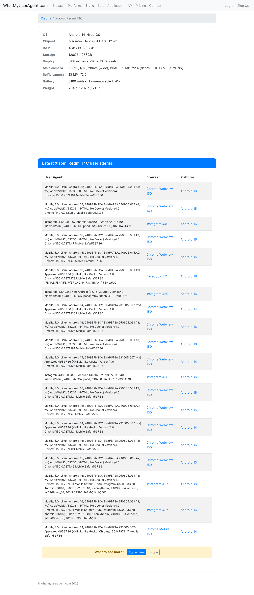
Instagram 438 (157, 377)
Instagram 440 (157, 224)
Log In (229, 6)
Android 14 (189, 309)
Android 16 (189, 191)
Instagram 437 (157, 484)
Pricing (141, 6)
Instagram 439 (157, 294)
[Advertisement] (127, 127)
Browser (58, 6)
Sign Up (243, 6)
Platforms (75, 6)
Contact (155, 6)
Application (115, 6)
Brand (90, 6)
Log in (154, 552)
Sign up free (136, 552)
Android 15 (189, 209)
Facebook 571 (156, 276)
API (130, 6)
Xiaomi (46, 18)
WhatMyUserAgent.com (25, 5)
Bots (100, 6)
